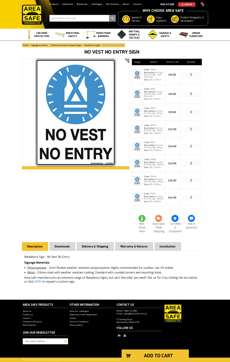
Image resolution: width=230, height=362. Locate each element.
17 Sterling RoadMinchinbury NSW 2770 (128, 321)
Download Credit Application (83, 314)
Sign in (187, 4)
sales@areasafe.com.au (135, 313)
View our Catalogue (79, 311)
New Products (29, 325)
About (126, 4)
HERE (37, 281)
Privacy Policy (76, 325)
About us (27, 311)
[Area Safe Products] (32, 14)
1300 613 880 (167, 4)
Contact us (28, 314)
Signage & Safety (165, 34)
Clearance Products (32, 321)
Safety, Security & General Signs (66, 45)
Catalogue (96, 4)
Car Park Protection (41, 34)
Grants (73, 318)
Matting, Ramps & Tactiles (134, 34)
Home (25, 45)
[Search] (112, 18)
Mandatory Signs (92, 45)
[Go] (66, 340)
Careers (26, 318)
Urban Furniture (196, 34)
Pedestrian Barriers (103, 34)
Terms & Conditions (79, 321)
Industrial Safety (72, 34)
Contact (137, 4)
